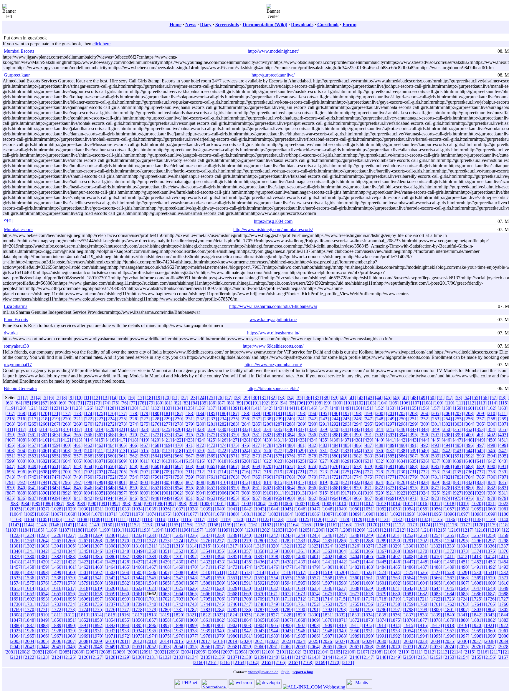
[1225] (43, 535)
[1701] (151, 598)
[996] (160, 503)
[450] (491, 439)
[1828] (286, 614)
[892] (66, 492)
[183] (189, 413)
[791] (10, 482)
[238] (268, 418)
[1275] (192, 540)
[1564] (409, 577)
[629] (346, 461)
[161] (480, 408)
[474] (223, 445)
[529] (301, 450)
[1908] (314, 625)
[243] (324, 418)
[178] (133, 413)
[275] (145, 424)
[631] (368, 461)
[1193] (144, 530)
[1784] (219, 609)
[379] (234, 434)
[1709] (260, 598)
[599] (10, 461)
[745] (33, 477)
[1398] (273, 556)
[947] (145, 498)
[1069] (84, 514)
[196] (335, 413)
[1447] (409, 561)
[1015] (409, 503)
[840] (21, 487)
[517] (167, 450)
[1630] (246, 588)
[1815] (110, 614)
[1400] (300, 556)
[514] (133, 450)
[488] (380, 445)
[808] (201, 482)
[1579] (83, 582)
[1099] (490, 514)
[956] (245, 498)
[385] (301, 434)
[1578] (70, 582)
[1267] (83, 540)
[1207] (332, 530)
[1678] (368, 593)
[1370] (422, 551)
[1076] (179, 514)
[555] (55, 455)
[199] (368, 413)
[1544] (138, 577)
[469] (167, 445)
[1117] (199, 519)
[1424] (97, 561)
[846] (89, 487)
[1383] (70, 556)
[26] (220, 397)
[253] (436, 418)
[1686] (476, 593)
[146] (312, 408)
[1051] (368, 508)
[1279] (246, 540)
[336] (290, 429)
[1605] (436, 582)
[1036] (165, 508)
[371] (145, 434)
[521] (211, 450)
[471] (189, 445)
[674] (313, 466)
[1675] (327, 593)
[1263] (29, 540)
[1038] (192, 508)
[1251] (395, 535)
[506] (44, 450)
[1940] (219, 630)
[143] (279, 408)
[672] (290, 466)
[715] (234, 471)
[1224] (29, 535)
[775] (368, 477)
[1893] (111, 625)
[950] (178, 498)
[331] (234, 429)
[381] (257, 434)
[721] (301, 471)
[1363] (327, 551)
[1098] (477, 514)
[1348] (124, 551)
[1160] (240, 524)
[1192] (131, 530)
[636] (424, 461)
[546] (491, 450)
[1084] (287, 514)
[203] (413, 413)
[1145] (41, 524)
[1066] (43, 514)
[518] (178, 450)
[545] (480, 450)
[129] (122, 408)
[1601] (382, 582)
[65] (27, 402)
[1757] (382, 604)
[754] (133, 477)
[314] (44, 429)
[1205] (305, 530)
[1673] (300, 593)
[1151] (121, 524)
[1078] (206, 514)
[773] (346, 477)
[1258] (490, 535)
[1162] (267, 524)
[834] (491, 482)
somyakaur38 (16, 346)
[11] (87, 397)
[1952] (382, 630)
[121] (32, 408)
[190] (268, 413)
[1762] (449, 604)
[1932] (111, 630)
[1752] (314, 604)
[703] (100, 471)
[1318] (246, 545)
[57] (494, 397)
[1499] (56, 572)
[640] (469, 461)
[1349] (138, 551)
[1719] (395, 598)
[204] (424, 413)
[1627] (205, 588)
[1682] (422, 593)
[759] (189, 477)
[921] (391, 492)
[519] (189, 450)
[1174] (426, 524)
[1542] (111, 577)
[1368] (395, 551)
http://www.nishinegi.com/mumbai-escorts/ (273, 229)
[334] (267, 429)
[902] (178, 492)
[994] (138, 503)
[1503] (111, 572)
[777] (391, 477)
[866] (313, 487)
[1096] (450, 514)
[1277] (219, 540)
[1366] (368, 551)
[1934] (138, 630)
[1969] (83, 635)
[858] (223, 487)
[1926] (29, 630)
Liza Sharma (15, 306)
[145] (301, 408)
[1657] (83, 593)
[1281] (273, 540)
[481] (301, 445)
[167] (10, 413)
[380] (245, 434)
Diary (205, 24)
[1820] (178, 614)
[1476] (273, 567)
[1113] (147, 519)
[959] (279, 498)
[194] (313, 413)
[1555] (287, 577)
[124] (66, 408)
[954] (223, 498)
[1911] (354, 625)
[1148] (81, 524)
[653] (77, 466)
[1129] (358, 519)
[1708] (246, 598)
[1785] (233, 609)
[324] (156, 429)
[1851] (70, 620)
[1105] (43, 519)
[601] (33, 461)
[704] (111, 471)
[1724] (463, 598)
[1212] (399, 530)
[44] (379, 397)
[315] (55, 429)
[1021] (490, 503)
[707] (145, 471)
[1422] (70, 561)
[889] (33, 492)
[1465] (124, 567)
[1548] (192, 577)
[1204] (291, 530)
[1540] (83, 577)
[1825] (246, 614)
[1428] (151, 561)
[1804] (490, 609)
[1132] (397, 519)
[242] (313, 418)
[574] (268, 455)
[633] (391, 461)
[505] (33, 450)
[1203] (278, 530)
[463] (100, 445)
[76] (124, 402)
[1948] (327, 630)
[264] (21, 424)
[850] (133, 487)
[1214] (426, 530)
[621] (256, 461)
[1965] (29, 635)
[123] (55, 408)
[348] (424, 429)
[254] (447, 418)
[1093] (409, 514)
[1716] (354, 598)
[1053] (395, 508)
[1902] (233, 625)
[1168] (346, 524)
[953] (212, 498)
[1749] (273, 604)
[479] (279, 445)
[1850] (56, 620)
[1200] (237, 530)
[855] (189, 487)
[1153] (147, 524)
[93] (274, 402)
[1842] (476, 614)
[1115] (173, 519)
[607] (100, 461)
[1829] (300, 614)
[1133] (411, 519)
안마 (8, 220)
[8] (64, 397)
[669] (257, 466)
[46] (396, 397)
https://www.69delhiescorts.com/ (273, 346)
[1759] (409, 604)
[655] (100, 466)
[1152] (134, 524)
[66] (36, 402)
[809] (212, 482)
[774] (357, 477)
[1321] (286, 545)
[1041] (233, 508)
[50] (432, 397)
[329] (211, 429)
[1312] (164, 545)
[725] (346, 471)
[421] (167, 439)
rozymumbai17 (18, 364)
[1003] (246, 503)
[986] (48, 503)
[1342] (43, 551)
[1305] (70, 545)
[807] (189, 482)
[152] (379, 408)
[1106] (56, 519)
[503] (10, 450)
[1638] (354, 588)
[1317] (232, 545)
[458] (44, 445)
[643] (503, 461)
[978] (492, 498)
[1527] (435, 572)
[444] (424, 439)
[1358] (260, 551)
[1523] (381, 572)
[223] (100, 418)
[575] (279, 455)
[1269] (111, 540)
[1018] (449, 503)
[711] (189, 471)
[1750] (287, 604)
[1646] (463, 588)
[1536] (29, 577)
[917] (346, 492)
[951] (189, 498)
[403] (503, 434)
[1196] (184, 530)
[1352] (178, 551)
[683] (413, 466)
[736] (469, 471)
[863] (279, 487)
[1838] (422, 614)
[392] (380, 434)
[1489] (449, 567)
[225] (122, 418)
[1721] (422, 598)
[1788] (273, 609)
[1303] (43, 545)
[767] (279, 477)
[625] (301, 461)
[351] (458, 429)
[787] (503, 477)
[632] (379, 461)
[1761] (436, 604)
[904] (201, 492)
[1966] (43, 635)
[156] (424, 408)
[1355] (219, 551)
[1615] (43, 588)
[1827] (273, 614)
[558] (89, 455)
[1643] (422, 588)
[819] (323, 482)
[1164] (293, 524)
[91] (257, 402)
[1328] (381, 545)
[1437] (273, 561)
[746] (44, 477)
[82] (177, 402)
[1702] (165, 598)
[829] (435, 482)
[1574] (16, 582)
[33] (281, 397)
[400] (469, 434)
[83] (186, 402)
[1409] (422, 556)
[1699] (124, 598)
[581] (346, 455)
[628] (335, 461)
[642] (491, 461)
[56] (485, 397)
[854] (178, 487)
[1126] (318, 519)
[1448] (422, 561)
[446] (447, 439)
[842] (44, 487)
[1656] (70, 593)
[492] (424, 445)
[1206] (318, 530)
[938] (44, 498)
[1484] (382, 567)
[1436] (260, 561)
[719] (279, 471)
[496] (469, 445)
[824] (379, 482)
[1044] (273, 508)
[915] (323, 492)
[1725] (476, 598)
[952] (201, 498)
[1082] (260, 514)
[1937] (178, 630)
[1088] (341, 514)
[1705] (205, 598)
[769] (301, 477)
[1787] (260, 609)
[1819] (164, 614)
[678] (357, 466)
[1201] (250, 530)
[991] (104, 503)
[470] (178, 445)
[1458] (29, 567)
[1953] (395, 630)
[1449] (436, 561)
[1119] (225, 519)
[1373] (463, 551)
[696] (21, 471)
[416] (111, 439)
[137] (211, 408)
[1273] (165, 540)
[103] (371, 402)
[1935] (151, 630)
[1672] (287, 593)
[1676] (341, 593)
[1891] (83, 625)
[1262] (16, 540)
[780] (424, 477)
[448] (469, 439)
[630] (357, 461)
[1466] (138, 567)
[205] (436, 413)
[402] (492, 434)
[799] (100, 482)
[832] (469, 482)
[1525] (408, 572)
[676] (335, 466)
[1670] (260, 593)
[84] (195, 402)
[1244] (300, 535)
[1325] (341, 545)
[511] (100, 450)
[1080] (233, 514)
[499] (503, 445)
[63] (9, 402)
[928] (469, 492)
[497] (480, 445)
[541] (435, 450)
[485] (346, 445)
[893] (77, 492)
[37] (317, 397)
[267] (55, 424)
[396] (424, 434)
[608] (111, 461)
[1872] (354, 620)
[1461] (70, 567)
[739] (503, 471)
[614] (178, 461)
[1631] (260, 588)
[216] (21, 418)
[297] (391, 424)
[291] (324, 424)
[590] (447, 455)
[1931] (97, 630)
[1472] (219, 567)
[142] (267, 408)
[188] (245, 413)
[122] (44, 408)
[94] (283, 402)
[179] (145, 413)
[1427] (138, 561)
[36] (308, 397)
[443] (413, 439)
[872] (380, 487)
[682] (402, 466)
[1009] (328, 503)
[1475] (260, 567)
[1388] (138, 556)
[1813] (83, 614)
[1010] (341, 503)
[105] (394, 402)
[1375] (490, 551)
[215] (10, 418)
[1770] (29, 609)
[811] (234, 482)
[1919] (463, 625)
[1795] (368, 609)
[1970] (97, 635)
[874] (402, 487)
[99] (327, 402)
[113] (482, 402)
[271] (100, 424)
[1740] (151, 604)
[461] (77, 445)
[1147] (68, 524)
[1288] (368, 540)
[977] (480, 498)
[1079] (219, 514)
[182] (178, 413)
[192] (290, 413)
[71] (80, 402)
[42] (361, 397)
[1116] (186, 519)
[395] (413, 434)
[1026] (29, 508)
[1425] (111, 561)
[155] (413, 408)
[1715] (341, 598)
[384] (290, 434)
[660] (156, 466)
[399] (458, 434)
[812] (245, 482)
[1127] (331, 519)
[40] (343, 397)
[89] (239, 402)
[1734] (70, 604)
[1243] (287, 535)
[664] (201, 466)
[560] (111, 455)
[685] (436, 466)
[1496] (16, 572)
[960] (290, 498)
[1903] (246, 625)
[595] (503, 455)
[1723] (449, 598)
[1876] (409, 620)
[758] (178, 477)
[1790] (300, 609)
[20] (167, 397)
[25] (211, 397)
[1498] (43, 572)
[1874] (382, 620)
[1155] (174, 524)
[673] (301, 466)
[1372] (449, 551)
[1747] (246, 604)
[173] (77, 413)
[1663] (165, 593)
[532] (335, 450)
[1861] (205, 620)
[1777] (124, 609)
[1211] (386, 530)
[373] (167, 434)
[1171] (386, 524)
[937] (33, 498)
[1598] (341, 582)
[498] (492, 445)
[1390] (165, 556)
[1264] (43, 540)
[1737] (111, 604)
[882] (492, 487)
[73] (98, 402)
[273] (122, 424)
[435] (323, 439)
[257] (480, 418)
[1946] (300, 630)
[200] (380, 413)
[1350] (151, 551)
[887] (10, 492)
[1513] (246, 572)
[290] (313, 424)
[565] (167, 455)
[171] (55, 413)
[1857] (151, 620)
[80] (159, 402)
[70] (71, 402)
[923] (413, 492)
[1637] (341, 588)
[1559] (341, 577)
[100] (338, 402)
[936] (21, 498)
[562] (133, 455)
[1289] (382, 540)
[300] (424, 424)
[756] (156, 477)
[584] (380, 455)
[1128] (344, 519)
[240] (290, 418)
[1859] (178, 620)
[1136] (450, 519)
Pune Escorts (16, 319)
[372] (156, 434)
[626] (312, 461)
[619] (234, 461)
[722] (312, 471)
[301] (436, 424)
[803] (145, 482)
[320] (111, 429)
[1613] (16, 588)
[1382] (56, 556)
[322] (133, 429)
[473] (212, 445)
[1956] (436, 630)
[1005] (273, 503)
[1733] (56, 604)
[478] (268, 445)
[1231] (124, 535)
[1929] (70, 630)
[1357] (246, 551)
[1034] (138, 508)
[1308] (111, 545)
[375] (189, 434)
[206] (447, 413)
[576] (290, 455)
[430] (267, 439)
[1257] (476, 535)
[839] (10, 487)
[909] (257, 492)
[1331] (422, 545)
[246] (357, 418)
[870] (357, 487)
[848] (111, 487)
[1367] (382, 551)
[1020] (476, 503)
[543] (458, 450)
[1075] (165, 514)
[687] (458, 466)
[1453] (490, 561)
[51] (440, 397)
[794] (44, 482)
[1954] (409, 630)
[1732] (43, 604)
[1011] (355, 503)
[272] (111, 424)
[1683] (436, 593)
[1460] (56, 567)
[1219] (494, 530)
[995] (149, 503)
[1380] (29, 556)
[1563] (395, 577)
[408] (21, 439)
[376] (201, 434)
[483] (324, 445)
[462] (89, 445)
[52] (449, 397)
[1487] (422, 567)
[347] (413, 429)
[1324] (327, 545)
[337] (301, 429)
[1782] (192, 609)
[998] (182, 503)
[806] (178, 482)
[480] (290, 445)
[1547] (178, 577)
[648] (21, 466)
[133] (167, 408)
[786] (492, 477)
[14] (114, 397)
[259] (503, 418)
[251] (413, 418)
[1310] (138, 545)
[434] (312, 439)
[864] (290, 487)
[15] (122, 397)
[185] (212, 413)
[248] (380, 418)
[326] (178, 429)
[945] (122, 498)
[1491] (476, 567)
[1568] (463, 577)
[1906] (287, 625)
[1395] (233, 556)
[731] (413, 471)
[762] (223, 477)
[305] (480, 424)
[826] (402, 482)
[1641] (395, 588)
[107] (416, 402)
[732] (424, 471)
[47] (405, 397)
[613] (167, 461)
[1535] (16, 577)
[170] (44, 413)
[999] (194, 503)
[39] (334, 397)
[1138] (477, 519)
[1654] (43, 593)
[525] (256, 450)
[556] (66, 455)
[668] (245, 466)
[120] (21, 408)
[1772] (56, 609)
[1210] (372, 530)
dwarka (11, 332)
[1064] (16, 514)
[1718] (381, 598)
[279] (189, 424)
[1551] (233, 577)
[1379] (16, 556)
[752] (111, 477)
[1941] (233, 630)
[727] (368, 471)
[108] (427, 402)
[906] (223, 492)
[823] (368, 482)
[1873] (368, 620)
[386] (313, 434)
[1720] (408, 598)
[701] (77, 471)
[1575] (29, 582)
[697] (33, 471)
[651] (55, 466)
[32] (273, 397)
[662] (178, 466)
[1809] (29, 614)
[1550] (219, 577)
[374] (178, 434)
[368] (111, 434)
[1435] (246, 561)
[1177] (466, 524)
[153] (391, 408)
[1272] (151, 540)
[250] (402, 418)
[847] (100, 487)
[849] (122, 487)
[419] (144, 439)
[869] (346, 487)
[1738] (124, 604)
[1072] (124, 514)
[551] (10, 455)
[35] (299, 397)
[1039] (205, 508)
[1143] (15, 524)
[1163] (280, 524)
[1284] (314, 540)
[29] (246, 397)
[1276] (205, 540)
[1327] (368, 545)
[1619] (97, 588)
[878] (447, 487)
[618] (223, 461)
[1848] (29, 620)
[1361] (300, 551)
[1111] (122, 519)
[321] (122, 429)
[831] (458, 482)
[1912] (368, 625)
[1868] (300, 620)
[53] (458, 397)
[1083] (273, 514)
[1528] (449, 572)
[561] (122, 455)
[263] (10, 424)
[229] (167, 418)
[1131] (384, 519)
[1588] (205, 582)
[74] (106, 402)
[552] (21, 455)
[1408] (409, 556)
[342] (357, 429)
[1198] (210, 530)
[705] (122, 471)
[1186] (51, 530)
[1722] (435, 598)
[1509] (192, 572)
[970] (402, 498)
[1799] (422, 609)
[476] (245, 445)
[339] (323, 429)
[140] (245, 408)
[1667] (219, 593)
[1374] (476, 551)
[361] (33, 434)
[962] (313, 498)
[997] (171, 503)
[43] (370, 397)
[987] (59, 503)
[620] (245, 461)
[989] (82, 503)
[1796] (382, 609)
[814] (267, 482)
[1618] (83, 588)
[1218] (481, 530)
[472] (201, 445)
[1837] (408, 614)
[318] (88, 429)
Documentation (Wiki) (265, 24)
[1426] (124, 561)
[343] (368, 429)
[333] (256, 429)
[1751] (300, 604)
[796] (66, 482)
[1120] (238, 519)
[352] (469, 429)
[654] (89, 466)
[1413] (476, 556)
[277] (167, 424)
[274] (133, 424)
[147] (323, 408)
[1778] (138, 609)
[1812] (70, 614)
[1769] (16, 609)
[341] (346, 429)
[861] (257, 487)
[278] (178, 424)
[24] (202, 397)
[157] (435, 408)
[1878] (436, 620)
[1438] (287, 561)
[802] (133, 482)
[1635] (314, 588)
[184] (201, 413)
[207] (458, 413)
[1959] (476, 630)
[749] (77, 477)
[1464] (111, 567)
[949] (167, 498)
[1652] (16, 593)
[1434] (233, 561)
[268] (66, 424)
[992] (115, 503)
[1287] (354, 540)
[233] (212, 418)
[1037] (178, 508)
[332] (245, 429)
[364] (66, 434)
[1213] (413, 530)
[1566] (436, 577)
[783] (458, 477)
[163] (503, 408)
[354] (491, 429)
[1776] (111, 609)
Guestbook (328, 24)
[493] (436, 445)
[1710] (273, 598)
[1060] (490, 508)
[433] (301, 439)
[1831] (327, 614)
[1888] (43, 625)
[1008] (314, 503)
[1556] (300, 577)
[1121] (252, 519)
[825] (391, 482)
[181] (167, 413)
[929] (480, 492)
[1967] (56, 635)
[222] (89, 418)
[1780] (165, 609)
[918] (357, 492)
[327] (189, 429)
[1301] (16, 545)
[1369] (409, 551)
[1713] (314, 598)
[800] (111, 482)
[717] (256, 471)
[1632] (273, 588)
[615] (189, 461)
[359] (10, 434)
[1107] (69, 519)
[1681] (409, 593)
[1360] (287, 551)
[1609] (490, 582)
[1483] (368, 567)
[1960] (490, 630)
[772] (335, 477)
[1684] (449, 593)
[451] (503, 439)
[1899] (192, 625)
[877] (436, 487)
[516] (156, 450)
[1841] (463, 614)
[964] (335, 498)
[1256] (463, 535)
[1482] (354, 567)
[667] (234, 466)
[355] (503, 429)
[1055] (422, 508)
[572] (245, 455)
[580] (335, 455)
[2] (25, 397)
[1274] (178, 540)
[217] (33, 418)
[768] (290, 477)
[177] (122, 413)
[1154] (161, 524)
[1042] (246, 508)
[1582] (124, 582)
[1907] (300, 625)
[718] (267, 471)
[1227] (70, 535)
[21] (175, 397)
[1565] (422, 577)
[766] (268, 477)
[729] (391, 471)
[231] (189, 418)
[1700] (138, 598)
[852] (156, 487)
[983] (14, 503)
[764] (245, 477)
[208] (469, 413)
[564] (156, 455)
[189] (257, 413)
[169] (33, 413)
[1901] (219, 625)
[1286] (341, 540)
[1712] (300, 598)
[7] (58, 397)
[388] (335, 434)
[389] (346, 434)
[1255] (449, 535)
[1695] (70, 598)
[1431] (192, 561)
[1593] (273, 582)
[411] (55, 439)
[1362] (314, 551)
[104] (382, 402)
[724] (335, 471)
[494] (447, 445)
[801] (122, 482)
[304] (469, 424)
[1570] (490, 577)
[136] (200, 408)
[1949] (341, 630)
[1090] (368, 514)
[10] (78, 397)
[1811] (56, 614)
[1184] (25, 530)
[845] (77, 487)
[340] (335, 429)
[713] (211, 471)
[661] (167, 466)
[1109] (96, 519)
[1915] (408, 625)
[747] (55, 477)
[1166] (320, 524)
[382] (268, 434)
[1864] (246, 620)
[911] (279, 492)
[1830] (314, 614)
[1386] (111, 556)
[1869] (314, 620)
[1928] (56, 630)
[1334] (463, 545)
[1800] (436, 609)
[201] (391, 413)
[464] (111, 445)
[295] (368, 424)
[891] (55, 492)
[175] (100, 413)
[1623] (151, 588)
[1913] (381, 625)
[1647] (476, 588)
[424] (200, 439)
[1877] (422, 620)
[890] (44, 492)
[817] (301, 482)
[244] (335, 418)
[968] (380, 498)
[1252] (409, 535)
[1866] (273, 620)
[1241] (260, 535)
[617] (211, 461)
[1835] (381, 614)
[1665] (192, 593)
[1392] (192, 556)
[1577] (56, 582)
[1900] (205, 625)
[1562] (382, 577)
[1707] (233, 598)
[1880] (463, 620)
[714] (223, 471)
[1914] (395, 625)
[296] (380, 424)
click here (101, 43)
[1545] (151, 577)
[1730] (16, 604)
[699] (55, 471)
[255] (458, 418)
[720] (290, 471)
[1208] (345, 530)
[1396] (246, 556)
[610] (133, 461)
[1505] (138, 572)
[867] (324, 487)
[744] (21, 477)
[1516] (286, 572)
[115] (503, 402)
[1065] (30, 514)
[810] (223, 482)
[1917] (435, 625)
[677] (346, 466)
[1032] (111, 508)
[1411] (449, 556)
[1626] (192, 588)
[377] (212, 434)
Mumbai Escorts (19, 51)
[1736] (97, 604)
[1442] (341, 561)
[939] (55, 498)
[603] (55, 461)
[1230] (111, 535)
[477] (257, 445)
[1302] (29, 545)
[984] (26, 503)
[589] (436, 455)
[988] (70, 503)
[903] (189, 492)
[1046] (300, 508)
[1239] (233, 535)
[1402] (327, 556)
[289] (301, 424)
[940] (66, 498)
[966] (357, 498)
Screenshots (227, 24)
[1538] (56, 577)
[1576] (43, 582)
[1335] (476, 545)
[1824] (232, 614)
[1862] (219, 620)
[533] (346, 450)
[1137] (464, 519)
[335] (279, 429)
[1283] (300, 540)
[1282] (287, 540)
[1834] (368, 614)
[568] (201, 455)
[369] (122, 434)
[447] (458, 439)
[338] (312, 429)
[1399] (287, 556)
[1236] (192, 535)
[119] (10, 408)
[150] (357, 408)
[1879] (449, 620)
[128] (111, 408)
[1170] (373, 524)
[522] (223, 450)
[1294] (449, 540)
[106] (405, 402)
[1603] (409, 582)
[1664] (178, 593)
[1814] (97, 614)
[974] (447, 498)
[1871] (341, 620)
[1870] (327, 620)
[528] (290, 450)
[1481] (341, 567)
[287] (279, 424)
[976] (469, 498)
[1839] (435, 614)
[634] (402, 461)
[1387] (124, 556)
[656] (111, 466)
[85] (204, 402)
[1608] (476, 582)
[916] (335, 492)
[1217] (467, 530)
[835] (503, 482)
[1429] (165, 561)
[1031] (97, 508)
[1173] (412, 524)
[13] (105, 397)
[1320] (273, 545)
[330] (223, 429)
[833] (480, 482)
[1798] (409, 609)
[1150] (108, 524)
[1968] (70, 635)
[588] (424, 455)
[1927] (43, 630)
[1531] (490, 572)
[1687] (490, 593)
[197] (346, 413)
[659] (145, 466)
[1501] (83, 572)
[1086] (314, 514)
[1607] (463, 582)
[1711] (287, 598)
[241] (301, 418)
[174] (89, 413)
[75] (115, 402)
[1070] (97, 514)
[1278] (233, 540)
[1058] (463, 508)
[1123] (278, 519)
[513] (122, 450)
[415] (100, 439)
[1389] (151, 556)
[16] (131, 397)
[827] (413, 482)
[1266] (70, 540)
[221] (77, 418)
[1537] (43, 577)
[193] (301, 413)
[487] (368, 445)
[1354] (205, 551)
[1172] (399, 524)
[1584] (151, 582)
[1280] (260, 540)
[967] (368, 498)
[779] (413, 477)
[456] (21, 445)
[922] (402, 492)
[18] (149, 397)
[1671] (273, 593)
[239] (279, 418)
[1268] (97, 540)
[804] (156, 482)
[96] (301, 402)
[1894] (124, 625)
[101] (349, 402)
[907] (234, 492)
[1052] (382, 508)
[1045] (287, 508)
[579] (324, 455)
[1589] (219, 582)
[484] (335, 445)
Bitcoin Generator (20, 388)
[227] (145, 418)
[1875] (395, 620)
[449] (480, 439)
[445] (435, 439)
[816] (290, 482)
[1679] (382, 593)
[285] (257, 424)
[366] (89, 434)
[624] (290, 461)
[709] (167, 471)
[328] (200, 429)
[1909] (327, 625)
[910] (268, 492)
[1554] (273, 577)
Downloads (302, 24)
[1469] (178, 567)
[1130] (371, 519)
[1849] (43, 620)
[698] (44, 471)
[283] (234, 424)
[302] (447, 424)
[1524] (395, 572)
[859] (234, 487)
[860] (245, 487)
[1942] (246, 630)
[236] (245, 418)
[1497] (29, 572)
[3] (32, 397)
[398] (447, 434)
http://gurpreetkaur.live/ (273, 74)
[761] (212, 477)
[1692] (29, 598)
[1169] (359, 524)
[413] (77, 439)
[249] (391, 418)
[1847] (16, 620)
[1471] (205, 567)
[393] (391, 434)
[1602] (395, 582)
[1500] (70, 572)
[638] (447, 461)
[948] (156, 498)
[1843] (490, 614)
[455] (10, 445)
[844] (66, 487)
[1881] (476, 620)
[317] (77, 429)
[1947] (314, 630)
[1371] (436, 551)
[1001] (219, 503)
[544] (469, 450)
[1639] (368, 588)
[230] (178, 418)
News (190, 24)
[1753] (327, 604)
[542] (447, 450)
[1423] (83, 561)
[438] (357, 439)
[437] (346, 439)
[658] (133, 466)
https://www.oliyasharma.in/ (273, 332)
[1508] (178, 572)
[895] (100, 492)
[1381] (43, 556)
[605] (77, 461)
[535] (368, 450)
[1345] (83, 551)
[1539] (70, 577)
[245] (346, 418)
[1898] (178, 625)
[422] (178, 439)
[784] (469, 477)
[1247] (341, 535)
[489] (391, 445)
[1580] (97, 582)
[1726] (490, 598)
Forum (349, 24)
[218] (44, 418)
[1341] (29, 551)
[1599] (354, 582)
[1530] (476, 572)
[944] (111, 498)
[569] (212, 455)
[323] (144, 429)
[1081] (246, 514)
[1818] (151, 614)
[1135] (437, 519)
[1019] (463, 503)
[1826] (259, 614)
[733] (435, 471)
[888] (21, 492)
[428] (245, 439)
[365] (77, 434)
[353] (480, 429)
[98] (319, 402)
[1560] (354, 577)
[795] (55, 482)
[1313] (178, 545)
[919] (368, 492)
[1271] (138, 540)
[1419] (29, 561)
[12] (96, 397)
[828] (424, 482)
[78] (142, 402)
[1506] (151, 572)
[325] (167, 429)
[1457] (16, 567)
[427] (234, 439)
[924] (424, 492)
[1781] (178, 609)
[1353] (192, 551)
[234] (223, 418)
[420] (156, 439)
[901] (167, 492)
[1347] (111, 551)
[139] (234, 408)
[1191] (118, 530)
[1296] (476, 540)
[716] (245, 471)
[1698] (111, 598)
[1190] (104, 530)
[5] (45, 397)
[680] (380, 466)
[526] (267, 450)
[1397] (260, 556)
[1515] (273, 572)
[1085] (301, 514)
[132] (156, 408)
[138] (223, 408)
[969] (391, 498)
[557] (77, 455)
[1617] (70, 588)
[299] (413, 424)
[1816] (124, 614)
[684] (424, 466)
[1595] (300, 582)
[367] (100, 434)
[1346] (97, 551)
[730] (402, 471)
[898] (133, 492)
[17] (140, 397)
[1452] (476, 561)
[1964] (16, 635)
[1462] (83, 567)
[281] (212, 424)
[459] (55, 445)
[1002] (233, 503)
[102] (360, 402)
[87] (221, 402)
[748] (66, 477)
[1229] (97, 535)
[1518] (314, 572)
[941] (77, 498)
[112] (471, 402)
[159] (458, 408)
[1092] (395, 514)
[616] (200, 461)
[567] (189, 455)
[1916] (422, 625)
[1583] (138, 582)
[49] (423, 397)
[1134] (424, 519)
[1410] (436, 556)
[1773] (70, 609)
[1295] (463, 540)
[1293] (436, 540)
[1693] (43, 598)
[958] (268, 498)
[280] (201, 424)
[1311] (151, 545)
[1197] (197, 530)
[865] (301, 487)
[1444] (368, 561)
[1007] (301, 503)
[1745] (219, 604)
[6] (51, 397)
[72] (89, 402)
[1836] (395, 614)
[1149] (94, 524)
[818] (312, 482)
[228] (156, 418)
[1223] (16, 535)
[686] (447, 466)
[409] (33, 439)
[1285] (327, 540)
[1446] (395, 561)
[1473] (233, 567)
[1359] (273, 551)
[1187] (65, 530)
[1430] (178, 561)
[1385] (97, 556)
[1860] (192, 620)
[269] (77, 424)
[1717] (368, 598)
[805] (167, 482)
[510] (89, 450)
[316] (66, 429)
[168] (21, 413)
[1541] (97, 577)
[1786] (246, 609)
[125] (77, 408)
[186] (223, 413)
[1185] (38, 530)
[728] (379, 471)
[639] (458, 461)
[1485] (395, 567)
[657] (122, 466)
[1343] (56, 551)
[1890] (70, 625)
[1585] (165, 582)
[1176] (452, 524)
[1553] (260, 577)
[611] (144, 461)
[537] (391, 450)
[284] (245, 424)
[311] (10, 429)
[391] (368, 434)
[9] (71, 397)
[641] (480, 461)
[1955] (422, 630)
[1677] (354, 593)
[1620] (111, 588)
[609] (122, 461)
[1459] (43, 567)
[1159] (227, 524)
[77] (133, 402)
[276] (156, 424)
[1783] (205, 609)
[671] (279, 466)
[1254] (436, 535)
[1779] (151, 609)
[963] (324, 498)
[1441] (327, 561)
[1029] (70, 508)
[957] (257, 498)
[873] (391, 487)
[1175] (439, 524)
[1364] (341, 551)
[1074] (152, 514)
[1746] (233, 604)
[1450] (449, 561)
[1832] (341, 614)
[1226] (56, 535)
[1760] (422, 604)
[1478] (300, 567)
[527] (279, 450)
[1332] (435, 545)
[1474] (246, 567)
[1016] (422, 503)
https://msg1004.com (273, 221)
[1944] (273, 630)
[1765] (490, 604)
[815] (279, 482)
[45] (387, 397)
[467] (145, 445)
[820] (335, 482)
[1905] (273, 625)
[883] (503, 487)
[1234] (165, 535)
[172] (66, 413)
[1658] (97, 593)
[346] (402, 429)
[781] (436, 477)
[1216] (453, 530)
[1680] (395, 593)
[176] (111, 413)
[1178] (479, 524)
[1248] (354, 535)
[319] (100, 429)
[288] (290, 424)
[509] (77, 450)
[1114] (160, 519)
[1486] (409, 567)
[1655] (56, 593)
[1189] (91, 530)
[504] (21, 450)
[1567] (449, 577)
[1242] (273, 535)
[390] (357, 434)
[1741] (165, 604)
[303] (458, 424)
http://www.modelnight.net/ (273, 51)
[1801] (449, 609)
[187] (234, 413)
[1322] (300, 545)
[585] (391, 455)
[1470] (192, 567)
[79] (151, 402)
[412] (66, 439)
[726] (357, 471)
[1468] (165, 567)
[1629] (233, 588)
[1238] (219, 535)
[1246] (327, 535)
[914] (312, 492)
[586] (402, 455)
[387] (324, 434)
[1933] (124, 630)
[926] (447, 492)
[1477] (287, 567)
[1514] (259, 572)
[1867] (287, 620)
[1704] (192, 598)
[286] (268, 424)
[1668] (233, 593)
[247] (368, 418)
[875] (413, 487)
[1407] (395, 556)
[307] (503, 424)
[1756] (368, 604)
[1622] (138, 588)
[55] (476, 397)
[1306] (83, 545)
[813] (256, 482)
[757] (167, 477)
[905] (212, 492)
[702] (89, 471)
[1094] (423, 514)
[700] (66, 471)
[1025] (16, 508)
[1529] (463, 572)
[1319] (259, 545)
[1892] (97, 625)
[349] (435, 429)
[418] (133, 439)
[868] (335, 487)
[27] (228, 397)
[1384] (83, 556)
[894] (89, 492)
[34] (290, 397)
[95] (292, 402)
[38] (326, 397)
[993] (126, 503)
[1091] (382, 514)
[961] (301, 498)
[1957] (449, 630)
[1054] (409, 508)
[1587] (192, 582)
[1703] (178, 598)
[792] (21, 482)
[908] (245, 492)
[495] (458, 445)
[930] (491, 492)
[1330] (408, 545)
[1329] (395, 545)
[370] (133, 434)
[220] (66, 418)
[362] (44, 434)
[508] (66, 450)
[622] (267, 461)
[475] (234, 445)
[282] (223, 424)
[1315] (205, 545)
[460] (66, 445)
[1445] (382, 561)
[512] (111, 450)
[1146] (55, 524)
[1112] (135, 519)
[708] (156, 471)
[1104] (30, 519)
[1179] (492, 524)
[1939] (205, 630)
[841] (33, 487)
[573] (257, 455)
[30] (255, 397)
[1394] (219, 556)
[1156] (187, 524)
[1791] (314, 609)
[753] (122, 477)
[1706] (219, 598)
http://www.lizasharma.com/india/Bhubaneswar (273, 306)
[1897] (165, 625)
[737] (480, 471)
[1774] (83, 609)
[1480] (327, 567)
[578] (313, 455)
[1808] (16, 614)
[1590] (233, 582)
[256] (469, 418)
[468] (156, 445)
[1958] (463, 630)
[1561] (368, 577)
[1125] (305, 519)
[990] (93, 503)
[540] (424, 450)
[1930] (83, 630)
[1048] (327, 508)
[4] (38, 397)
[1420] (43, 561)
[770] (313, 477)
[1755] (354, 604)
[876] (424, 487)
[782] (447, 477)
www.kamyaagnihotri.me (273, 319)
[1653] (29, 593)
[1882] (490, 620)
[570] (223, 455)
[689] (480, 466)
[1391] (178, 556)
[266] (44, 424)
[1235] (178, 535)
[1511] (219, 572)
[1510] (205, 572)
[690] (492, 466)
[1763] (463, 604)
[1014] (395, 503)
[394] (402, 434)
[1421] (56, 561)
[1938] (192, 630)
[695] (10, 471)
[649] (33, 466)
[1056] (436, 508)
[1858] (165, 620)
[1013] (382, 503)
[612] (156, 461)
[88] (230, 402)
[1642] (409, 588)
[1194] (157, 530)
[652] (66, 466)
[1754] (341, 604)
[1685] (463, 593)
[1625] (178, 588)
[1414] (490, 556)
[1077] (192, 514)
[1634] (300, 588)
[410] (44, 439)
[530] (312, 450)
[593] (480, 455)
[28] (237, 397)
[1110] (109, 519)
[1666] (205, 593)
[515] (144, 450)
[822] (357, 482)
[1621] (124, 588)
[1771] (43, 609)
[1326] (354, 545)
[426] (223, 439)
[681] (391, 466)
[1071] (111, 514)
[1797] (395, 609)
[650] (44, 466)
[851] (145, 487)
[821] (346, 482)
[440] (379, 439)
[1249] (368, 535)
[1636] (327, 588)
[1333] (449, 545)
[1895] (138, 625)
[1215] (440, 530)
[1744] (205, 604)
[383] (279, 434)
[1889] (56, 625)
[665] (212, 466)
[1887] (29, 625)
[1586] (178, 582)
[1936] (165, 630)
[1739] (138, 604)
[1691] (16, 598)
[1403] (341, 556)
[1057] (449, 508)
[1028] (56, 508)
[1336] (490, 545)
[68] (53, 402)
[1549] (205, 577)
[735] (458, 471)
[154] (402, 408)
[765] (257, 477)
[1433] (219, 561)
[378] (223, 434)
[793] (33, 482)
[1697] (97, 598)
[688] (469, 466)
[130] (133, 408)
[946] (133, 498)
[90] (248, 402)
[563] (145, 455)
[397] (436, 434)
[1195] (171, 530)
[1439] (300, 561)
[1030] (83, 508)
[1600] (368, 582)
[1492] (490, 567)
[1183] (12, 530)
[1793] (341, 609)
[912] (290, 492)
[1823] (219, 614)
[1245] (314, 535)
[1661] (138, 593)
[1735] (83, 604)
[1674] (314, 593)
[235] (234, 418)
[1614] (29, 588)
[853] (167, 487)
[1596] (314, 582)
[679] (368, 466)
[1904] (260, 625)
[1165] (306, 524)
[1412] (463, 556)
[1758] (395, 604)
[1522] (368, 572)
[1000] (206, 503)
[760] (201, 477)
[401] (480, 434)
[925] (435, 492)
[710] (178, 471)
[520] (200, 450)
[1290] (395, 540)
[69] (62, 402)
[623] (279, 461)
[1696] (83, 598)
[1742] (178, 604)
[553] (33, 455)
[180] (156, 413)
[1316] (219, 545)
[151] (368, 408)
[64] (18, 402)
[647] (10, 466)
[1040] (219, 508)
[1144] (28, 524)
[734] (447, 471)
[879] (458, 487)
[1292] (422, 540)
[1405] (368, 556)
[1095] (436, 514)
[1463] (97, 567)
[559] (100, 455)
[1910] (341, 625)
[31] (264, 397)
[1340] (16, 551)
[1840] (449, 614)
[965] (346, 498)
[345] (391, 429)
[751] (100, 477)
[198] (357, 413)
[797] (77, 482)
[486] (357, 445)
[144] (290, 408)
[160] (469, 408)
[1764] (476, 604)
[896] (111, 492)
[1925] (16, 630)
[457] (33, 445)
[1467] (151, 567)
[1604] (422, 582)
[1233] (151, 535)
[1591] (246, 582)
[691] (503, 466)
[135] (189, 408)
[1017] (436, 503)
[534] (357, 450)
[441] (391, 439)
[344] (379, 429)
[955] (234, 498)
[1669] (246, 593)
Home (175, 24)
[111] (460, 402)
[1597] (327, 582)
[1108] (83, 519)
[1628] (219, 588)
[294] (357, 424)
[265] (33, 424)
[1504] (124, 572)
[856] (201, 487)
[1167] (333, 524)
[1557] (314, 577)
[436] (335, 439)
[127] (100, 408)
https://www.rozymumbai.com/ (273, 364)
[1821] (192, 614)
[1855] (124, 620)
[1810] (43, 614)
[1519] (327, 572)
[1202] (264, 530)
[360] (21, 434)
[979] (503, 498)
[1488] (436, 567)
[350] (447, 429)
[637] (435, 461)
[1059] (476, 508)
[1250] (382, 535)
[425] (211, 439)
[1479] (314, 567)
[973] (436, 498)
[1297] (490, 540)
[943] (100, 498)
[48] (414, 397)
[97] (310, 402)
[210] (492, 413)
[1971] (111, 635)
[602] (44, 461)
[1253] (422, 535)
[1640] (382, 588)
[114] (493, 402)
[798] (89, 482)
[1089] (355, 514)
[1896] (151, 625)
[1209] (359, 530)
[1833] (354, 614)
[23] (193, 397)
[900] (156, 492)
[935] (10, 498)
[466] (133, 445)
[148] (335, 408)
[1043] (260, 508)
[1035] (151, 508)
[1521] (354, 572)
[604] (66, 461)
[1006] (287, 503)
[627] (323, 461)
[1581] (111, 582)
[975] (458, 498)
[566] (178, 455)
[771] (324, 477)
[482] (313, 445)
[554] (44, 455)
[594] (492, 455)
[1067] (57, 514)
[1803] (476, 609)
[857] (212, 487)
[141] (256, 408)
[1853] (97, 620)
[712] (200, 471)
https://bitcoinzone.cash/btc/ (273, 388)
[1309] (124, 545)
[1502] (97, 572)
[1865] (260, 620)
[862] (268, 487)
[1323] (314, 545)
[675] (324, 466)
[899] (145, 492)
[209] (480, 413)
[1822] (205, 614)
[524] (245, 450)
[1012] (368, 503)
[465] (122, 445)
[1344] (70, 551)
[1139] (490, 519)
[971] (413, 498)
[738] (491, 471)
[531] (323, 450)
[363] (55, 434)
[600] (21, 461)
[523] (234, 450)
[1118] (212, 519)
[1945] (287, 630)
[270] (89, 424)
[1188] (78, 530)
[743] (10, 477)
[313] (32, 429)
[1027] (43, 508)
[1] (19, 397)
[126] (88, 408)
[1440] (314, 561)
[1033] (124, 508)
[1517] (300, 572)
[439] (368, 439)
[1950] (354, 630)
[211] (503, 413)
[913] (301, 492)
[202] (402, 413)
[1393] (205, 556)
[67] (45, 402)
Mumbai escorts (18, 229)
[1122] (265, 519)
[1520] (341, 572)
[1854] (111, 620)
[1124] (291, 519)
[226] (133, 418)
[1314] (192, 545)
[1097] (463, 514)
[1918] (449, 625)
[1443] (354, 561)
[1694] (56, 598)
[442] (402, 439)
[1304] (56, 545)
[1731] (29, 604)
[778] (402, 477)
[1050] (354, 508)
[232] (201, 418)
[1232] (138, 535)
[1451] (463, 561)
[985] (37, 503)
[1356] (233, 551)
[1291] (409, 540)
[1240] (246, 535)
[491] (413, 445)
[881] (480, 487)
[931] (503, 492)
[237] (257, 418)
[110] (449, 402)
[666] (223, 466)
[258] (492, 418)
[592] (469, 455)
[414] (88, 439)
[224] (111, 418)
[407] (10, 439)
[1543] (124, 577)
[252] (424, 418)
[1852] (83, 620)
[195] (324, 413)
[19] (158, 397)
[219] (55, 418)
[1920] (476, 625)
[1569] (476, 577)
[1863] (233, 620)
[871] (368, 487)
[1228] (83, 535)
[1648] (490, 588)
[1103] (16, 519)
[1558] (327, 577)
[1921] (490, 625)
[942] (89, 498)
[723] (323, 471)
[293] (346, 424)
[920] (379, 492)
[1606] (449, 582)
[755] (145, 477)
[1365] (354, 551)
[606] (89, 461)
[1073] (138, 514)
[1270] (124, 540)
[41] (352, 397)
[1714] (327, 598)
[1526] (422, 572)
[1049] (341, 508)
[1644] (436, 588)
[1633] (287, 588)
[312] (21, 429)
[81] (168, 402)
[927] (458, 492)
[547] (503, 450)
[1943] (260, 630)
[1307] (97, 545)
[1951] (368, 630)
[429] (256, 439)
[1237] (205, 535)
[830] (447, 482)
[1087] (328, 514)
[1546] (165, 577)
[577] (301, 455)
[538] (402, 450)
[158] (447, 408)
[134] (178, 408)
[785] (480, 477)
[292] (335, 424)
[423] (189, 439)
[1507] (165, 572)
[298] (402, 424)
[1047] (314, 508)
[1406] (382, 556)
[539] (413, 450)
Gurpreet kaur (17, 74)
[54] (467, 397)
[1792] (327, 609)
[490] (402, 445)
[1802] (463, 609)
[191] (279, 413)
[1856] (138, 620)
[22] (184, 397)
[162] (491, 408)
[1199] (224, 530)
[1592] (260, 582)
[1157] (200, 524)
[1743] (192, 604)
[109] (438, 402)
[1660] (124, 593)
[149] (346, 408)
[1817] (137, 614)
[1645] (449, 588)
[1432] (205, 561)
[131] (144, 408)
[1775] (97, 609)
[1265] (56, 540)
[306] (492, 424)
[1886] (16, 625)
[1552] (246, 577)
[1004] (260, 503)
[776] (380, 477)
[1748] (260, 604)
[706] (133, 471)
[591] (458, 455)
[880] (469, 487)
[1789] (287, 609)
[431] (279, 439)
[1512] (232, 572)
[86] (213, 402)
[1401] (314, 556)
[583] (368, 455)
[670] (268, 466)
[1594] (287, 582)
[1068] (70, 514)
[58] (502, 397)
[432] (290, 439)
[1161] (253, 524)
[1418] (16, 561)
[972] (424, 498)
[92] (266, 402)
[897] (122, 492)
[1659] (111, 593)
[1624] (165, 588)
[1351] (165, 551)
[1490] (463, 567)
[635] (413, 461)
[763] (234, 477)
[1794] (354, 609)
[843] (55, 487)
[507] (55, 450)
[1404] (354, 556)
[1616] (56, 588)
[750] (89, 477)
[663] (189, 466)
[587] (413, 455)
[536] (379, 450)
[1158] (214, 524)
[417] (122, 439)
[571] (234, 455)
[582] (357, 455)
